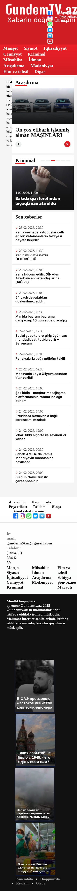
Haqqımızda (41, 502)
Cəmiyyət (12, 54)
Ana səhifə (17, 502)
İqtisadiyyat (55, 48)
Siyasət (30, 48)
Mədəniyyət (42, 65)
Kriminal (36, 54)
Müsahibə (12, 59)
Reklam (39, 507)
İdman (35, 59)
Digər (39, 71)
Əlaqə (64, 21)
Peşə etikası (18, 507)
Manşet (10, 48)
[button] (43, 160)
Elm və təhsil (15, 71)
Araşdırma (13, 65)
